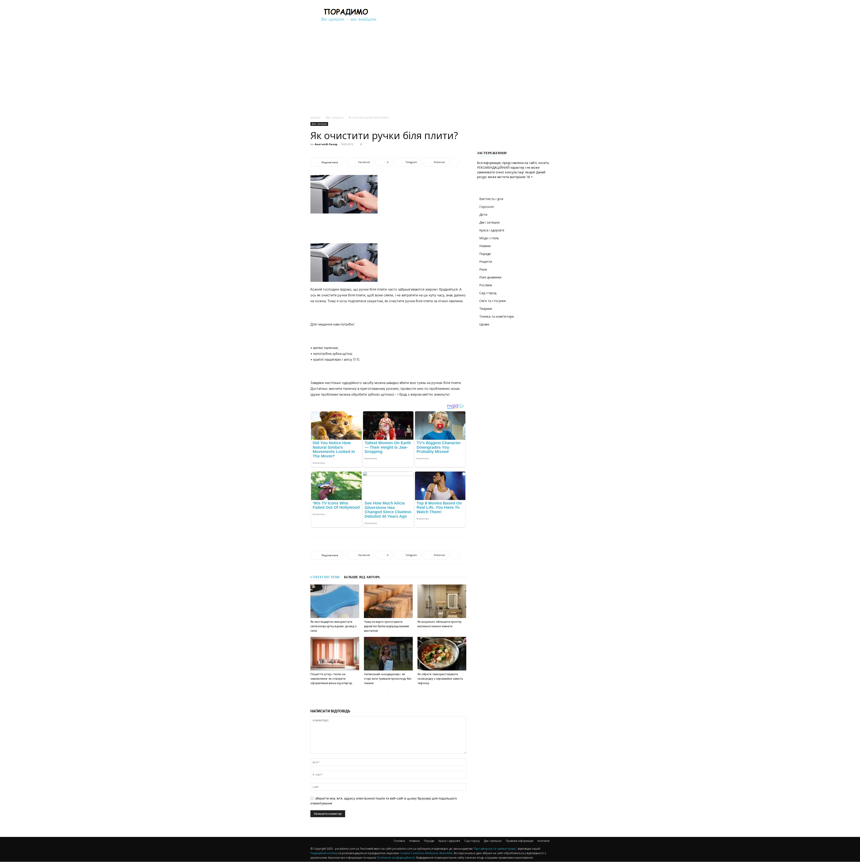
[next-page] (391, 692)
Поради (485, 254)
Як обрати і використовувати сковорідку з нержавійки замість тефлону (440, 678)
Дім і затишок (334, 117)
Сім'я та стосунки (492, 301)
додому (315, 117)
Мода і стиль (489, 238)
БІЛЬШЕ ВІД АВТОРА (362, 577)
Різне (483, 269)
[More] (455, 162)
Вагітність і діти (491, 199)
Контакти (544, 841)
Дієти (483, 214)
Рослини (485, 285)
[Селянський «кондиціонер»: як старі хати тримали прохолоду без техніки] (388, 653)
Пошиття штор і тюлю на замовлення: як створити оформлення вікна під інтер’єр (331, 678)
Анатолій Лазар (326, 144)
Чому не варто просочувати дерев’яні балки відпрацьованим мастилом (386, 626)
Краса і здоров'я (491, 230)
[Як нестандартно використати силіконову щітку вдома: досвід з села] (334, 601)
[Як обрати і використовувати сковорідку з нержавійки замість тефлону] (441, 653)
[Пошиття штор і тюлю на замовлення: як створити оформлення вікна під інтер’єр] (334, 653)
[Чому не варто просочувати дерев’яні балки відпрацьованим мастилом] (388, 601)
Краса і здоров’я (449, 841)
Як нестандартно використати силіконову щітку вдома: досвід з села (333, 626)
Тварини (485, 308)
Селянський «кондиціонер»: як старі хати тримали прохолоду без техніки (387, 678)
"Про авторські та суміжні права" (494, 849)
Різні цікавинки (490, 277)
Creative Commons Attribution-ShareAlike (426, 853)
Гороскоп (486, 207)
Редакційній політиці (324, 853)
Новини (485, 246)
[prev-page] (384, 692)
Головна (399, 841)
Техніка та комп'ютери (496, 316)
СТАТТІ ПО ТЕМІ (325, 577)
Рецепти (485, 261)
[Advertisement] (468, 16)
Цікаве (484, 324)
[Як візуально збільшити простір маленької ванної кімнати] (441, 601)
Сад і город (487, 293)
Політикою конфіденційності (396, 858)
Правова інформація (519, 841)
